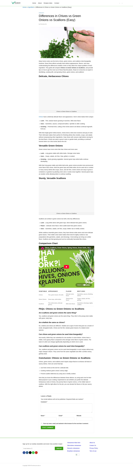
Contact (56, 3)
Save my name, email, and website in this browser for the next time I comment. (65, 423)
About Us (92, 442)
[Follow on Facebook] (24, 452)
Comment (44, 402)
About (40, 3)
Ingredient (31, 7)
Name (43, 415)
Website (79, 415)
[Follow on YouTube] (36, 452)
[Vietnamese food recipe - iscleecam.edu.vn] (20, 3)
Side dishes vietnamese (74, 445)
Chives (41, 117)
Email (61, 415)
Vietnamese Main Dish (73, 442)
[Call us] (33, 452)
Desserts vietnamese (73, 448)
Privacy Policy (94, 448)
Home (34, 3)
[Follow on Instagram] (27, 452)
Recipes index (48, 3)
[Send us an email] (30, 452)
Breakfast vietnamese (73, 451)
